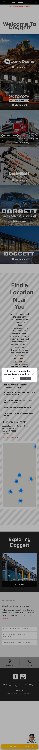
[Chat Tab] (19, 375)
